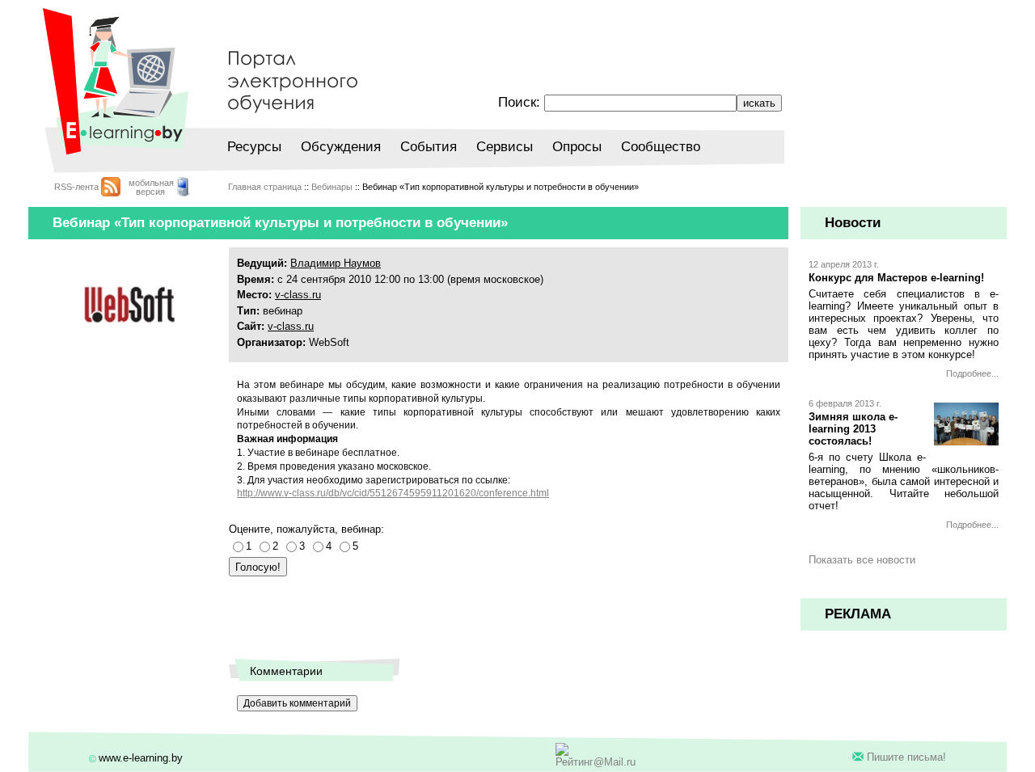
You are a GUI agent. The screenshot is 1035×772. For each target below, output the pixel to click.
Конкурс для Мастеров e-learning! (896, 278)
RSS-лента (76, 187)
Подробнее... (972, 373)
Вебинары (332, 187)
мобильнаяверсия (151, 187)
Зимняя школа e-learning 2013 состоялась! (853, 429)
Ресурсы (254, 146)
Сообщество (660, 146)
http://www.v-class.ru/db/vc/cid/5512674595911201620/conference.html (393, 493)
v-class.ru (298, 295)
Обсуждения (341, 146)
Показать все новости (862, 560)
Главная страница (265, 187)
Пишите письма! (906, 757)
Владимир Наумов (335, 263)
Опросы (577, 146)
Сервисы (504, 146)
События (428, 146)
